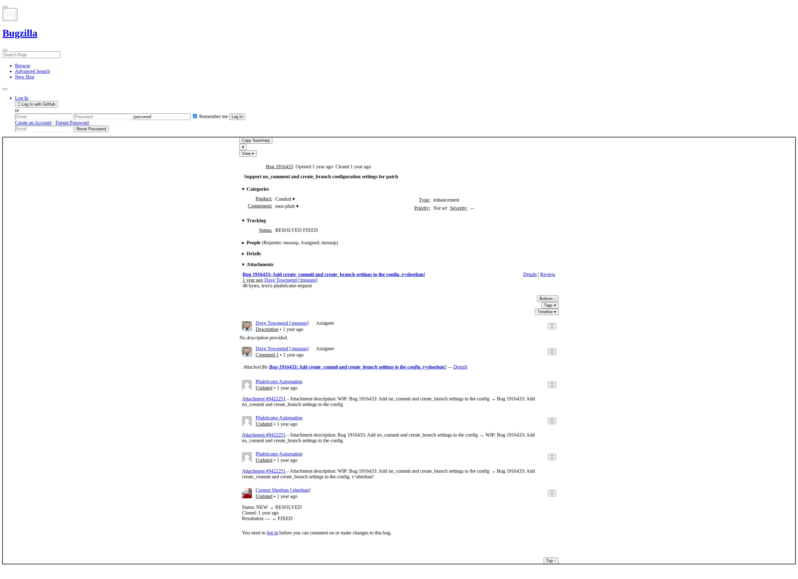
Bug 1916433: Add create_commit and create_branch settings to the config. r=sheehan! (334, 274)
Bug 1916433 (279, 166)
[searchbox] (31, 54)
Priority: (422, 208)
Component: (260, 205)
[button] (21, 98)
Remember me (213, 116)
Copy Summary (256, 140)
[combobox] (399, 54)
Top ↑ (551, 560)
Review (547, 274)
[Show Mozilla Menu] (9, 14)
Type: (424, 200)
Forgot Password (72, 122)
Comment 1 (267, 354)
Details (530, 274)
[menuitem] (22, 65)
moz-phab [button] (287, 206)
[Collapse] (552, 326)
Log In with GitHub (38, 104)
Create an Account (33, 122)
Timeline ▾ (546, 311)
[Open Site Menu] (4, 7)
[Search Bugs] (4, 50)
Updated (264, 387)
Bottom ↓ (548, 298)
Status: (265, 230)
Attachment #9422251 (264, 398)
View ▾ (248, 153)
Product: (264, 198)
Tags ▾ (550, 305)
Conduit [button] (285, 199)
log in (272, 532)
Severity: (459, 208)
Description (267, 329)
